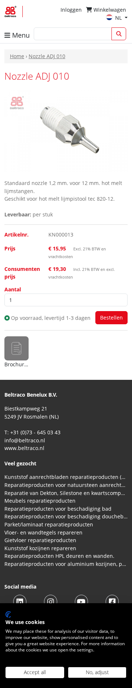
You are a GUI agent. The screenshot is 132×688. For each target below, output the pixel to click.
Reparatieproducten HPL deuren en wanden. (59, 555)
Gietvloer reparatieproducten (40, 540)
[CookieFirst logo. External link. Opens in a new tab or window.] (8, 614)
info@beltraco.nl (24, 440)
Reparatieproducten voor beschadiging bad (57, 508)
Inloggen (71, 9)
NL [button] (119, 17)
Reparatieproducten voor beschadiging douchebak (66, 516)
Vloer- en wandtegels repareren (43, 532)
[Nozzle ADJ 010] (66, 130)
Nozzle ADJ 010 (47, 56)
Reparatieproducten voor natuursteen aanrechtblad (66, 484)
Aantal (12, 289)
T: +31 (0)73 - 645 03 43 (32, 432)
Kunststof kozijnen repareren (40, 548)
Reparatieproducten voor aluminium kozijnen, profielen (66, 563)
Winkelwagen (109, 9)
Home (17, 56)
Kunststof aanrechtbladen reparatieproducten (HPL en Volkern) (66, 476)
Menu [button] (20, 35)
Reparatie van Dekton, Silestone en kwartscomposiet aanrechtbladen (66, 492)
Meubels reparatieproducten (40, 500)
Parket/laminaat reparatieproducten (48, 524)
